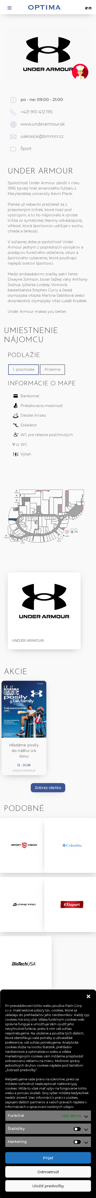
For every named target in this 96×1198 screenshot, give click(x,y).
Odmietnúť (48, 1171)
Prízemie (52, 369)
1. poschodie (23, 369)
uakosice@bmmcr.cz (41, 136)
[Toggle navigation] (9, 7)
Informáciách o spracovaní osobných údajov (39, 1107)
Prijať (48, 1157)
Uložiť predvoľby (48, 1185)
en (88, 8)
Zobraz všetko (48, 787)
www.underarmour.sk (42, 124)
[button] (88, 995)
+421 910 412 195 (36, 111)
